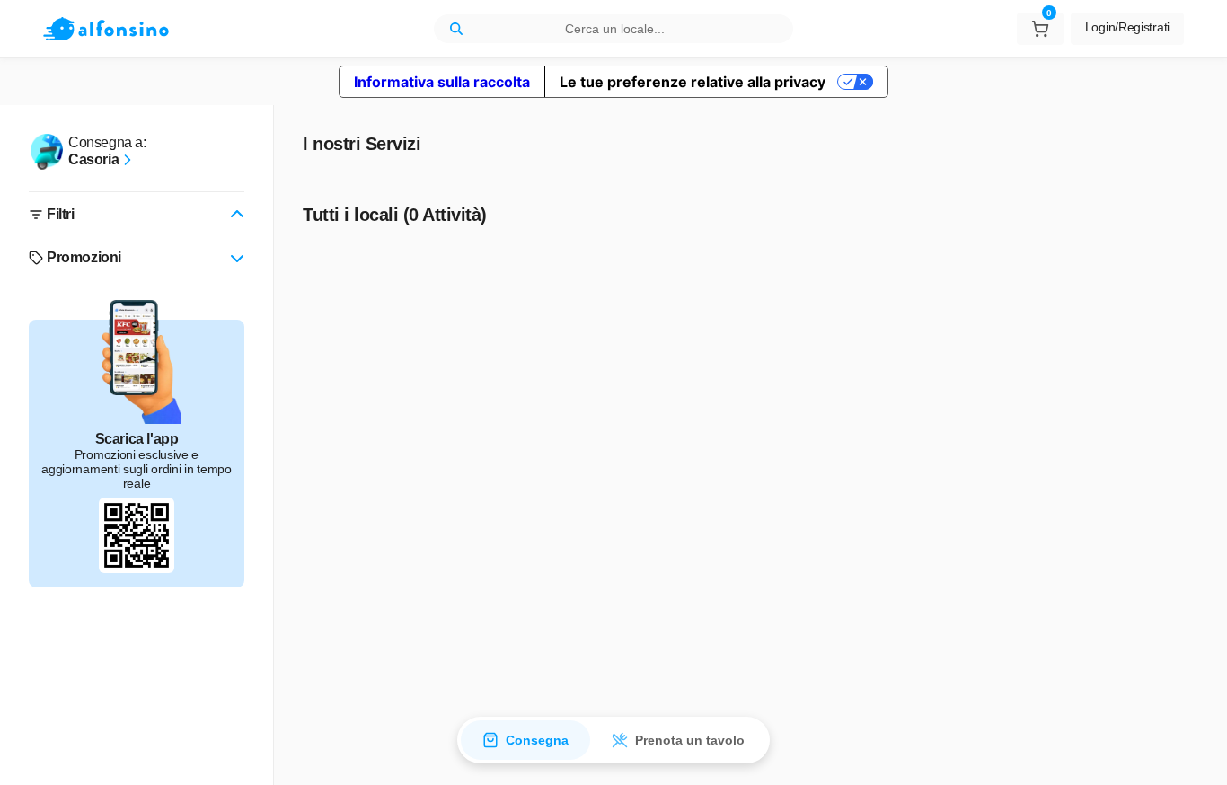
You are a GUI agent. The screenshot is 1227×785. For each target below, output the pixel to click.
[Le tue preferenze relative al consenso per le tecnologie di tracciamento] (1195, 753)
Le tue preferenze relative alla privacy (692, 82)
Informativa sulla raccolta (442, 82)
